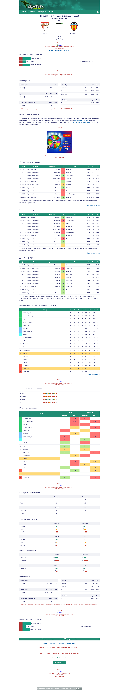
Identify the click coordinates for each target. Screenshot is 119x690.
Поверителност (71, 643)
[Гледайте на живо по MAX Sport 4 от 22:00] (59, 24)
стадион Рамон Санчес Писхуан (82, 122)
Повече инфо (72, 688)
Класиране (42, 12)
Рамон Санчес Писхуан (81, 120)
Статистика (45, 639)
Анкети (60, 639)
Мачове (23, 12)
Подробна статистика (93, 205)
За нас (45, 643)
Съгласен (78, 688)
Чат (76, 639)
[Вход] (97, 11)
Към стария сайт (59, 662)
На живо (51, 12)
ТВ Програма (68, 639)
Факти (53, 639)
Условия (61, 643)
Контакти (52, 643)
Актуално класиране (93, 374)
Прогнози (32, 12)
